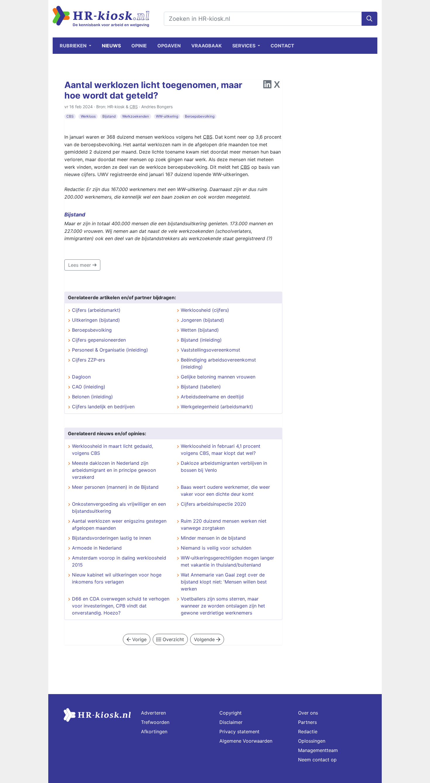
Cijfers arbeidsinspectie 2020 (213, 504)
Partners (307, 722)
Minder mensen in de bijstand (213, 538)
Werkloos (88, 116)
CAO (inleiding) (88, 387)
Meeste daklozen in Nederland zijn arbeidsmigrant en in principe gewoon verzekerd (114, 470)
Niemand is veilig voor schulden (216, 548)
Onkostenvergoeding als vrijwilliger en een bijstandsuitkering (119, 507)
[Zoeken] (369, 19)
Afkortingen (154, 731)
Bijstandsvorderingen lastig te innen (111, 538)
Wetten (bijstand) (200, 330)
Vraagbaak (206, 46)
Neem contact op (317, 760)
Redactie (307, 731)
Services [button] (244, 46)
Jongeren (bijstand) (202, 320)
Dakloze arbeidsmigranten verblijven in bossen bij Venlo (224, 466)
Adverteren (153, 713)
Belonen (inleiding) (92, 397)
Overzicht (172, 639)
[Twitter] (277, 86)
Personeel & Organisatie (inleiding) (110, 350)
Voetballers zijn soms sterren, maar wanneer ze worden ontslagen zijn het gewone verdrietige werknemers (223, 606)
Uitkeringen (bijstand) (96, 320)
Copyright (230, 713)
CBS (70, 116)
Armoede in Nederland (97, 548)
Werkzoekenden (135, 116)
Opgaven (169, 46)
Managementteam (318, 750)
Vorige (139, 639)
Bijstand (109, 116)
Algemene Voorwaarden (245, 741)
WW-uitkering (167, 116)
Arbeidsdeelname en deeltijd (212, 397)
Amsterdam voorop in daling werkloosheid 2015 (119, 561)
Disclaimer (230, 722)
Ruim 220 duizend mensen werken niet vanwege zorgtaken (223, 524)
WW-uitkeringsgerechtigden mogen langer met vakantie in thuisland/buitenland (227, 561)
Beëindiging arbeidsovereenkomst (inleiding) (218, 363)
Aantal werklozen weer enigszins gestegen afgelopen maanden (119, 524)
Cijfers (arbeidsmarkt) (96, 310)
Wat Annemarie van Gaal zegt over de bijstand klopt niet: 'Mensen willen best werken (224, 582)
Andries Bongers (157, 106)
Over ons (308, 713)
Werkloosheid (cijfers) (205, 310)
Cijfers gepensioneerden (99, 340)
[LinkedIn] (267, 86)
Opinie (139, 46)
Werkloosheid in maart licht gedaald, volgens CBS (112, 449)
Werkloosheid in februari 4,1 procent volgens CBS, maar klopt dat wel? (220, 449)
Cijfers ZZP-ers (88, 360)
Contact (282, 46)
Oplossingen (311, 741)
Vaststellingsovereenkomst (210, 350)
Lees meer (80, 265)
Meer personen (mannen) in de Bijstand (115, 487)
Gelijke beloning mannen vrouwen (218, 377)
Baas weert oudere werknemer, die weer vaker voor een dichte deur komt (225, 490)
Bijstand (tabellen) (201, 387)
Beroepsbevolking (199, 116)
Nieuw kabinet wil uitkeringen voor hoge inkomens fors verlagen (116, 578)
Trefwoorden (155, 722)
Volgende (205, 639)
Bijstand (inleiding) (201, 340)
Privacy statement (239, 731)
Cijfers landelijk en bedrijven (103, 406)
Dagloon (81, 377)
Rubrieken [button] (74, 46)
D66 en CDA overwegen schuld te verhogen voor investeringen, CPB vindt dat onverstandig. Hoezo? (120, 606)
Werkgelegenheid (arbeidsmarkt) (217, 406)
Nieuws (111, 46)
